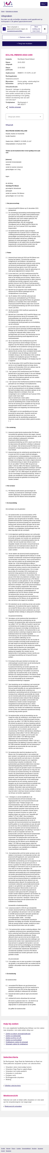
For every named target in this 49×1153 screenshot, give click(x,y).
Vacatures (40, 1148)
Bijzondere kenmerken (9, 82)
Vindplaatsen (10, 102)
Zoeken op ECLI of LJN (13, 1038)
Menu (43, 4)
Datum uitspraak (9, 63)
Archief (3, 1151)
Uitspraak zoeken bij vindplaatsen (17, 1044)
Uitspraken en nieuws (12, 11)
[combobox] (24, 116)
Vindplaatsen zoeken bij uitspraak (17, 1042)
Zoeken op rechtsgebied (14, 1040)
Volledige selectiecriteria (13, 1085)
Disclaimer (8, 1151)
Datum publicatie (9, 69)
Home (2, 11)
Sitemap (8, 1148)
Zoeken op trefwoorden (13, 1036)
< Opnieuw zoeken (24, 37)
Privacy (13, 1148)
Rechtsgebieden (11, 76)
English (3, 1148)
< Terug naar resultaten (24, 43)
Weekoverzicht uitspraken (13, 1106)
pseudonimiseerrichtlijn (14, 31)
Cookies (19, 1148)
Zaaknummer (10, 73)
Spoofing (34, 1148)
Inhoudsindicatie (12, 87)
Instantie (9, 59)
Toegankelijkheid (26, 1148)
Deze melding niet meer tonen (36, 29)
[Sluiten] (45, 29)
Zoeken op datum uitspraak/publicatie (18, 1034)
